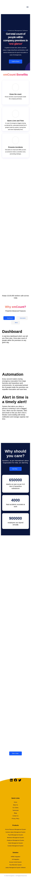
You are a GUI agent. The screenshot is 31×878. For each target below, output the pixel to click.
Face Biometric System (15, 865)
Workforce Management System (15, 837)
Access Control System (15, 862)
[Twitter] (20, 781)
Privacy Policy (15, 818)
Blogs (15, 813)
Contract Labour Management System (15, 832)
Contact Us (15, 816)
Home (5, 30)
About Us (15, 805)
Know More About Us (8, 394)
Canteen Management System (15, 846)
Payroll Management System (15, 835)
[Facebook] (15, 780)
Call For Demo (15, 61)
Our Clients (15, 807)
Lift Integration (15, 859)
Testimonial (15, 810)
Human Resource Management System (15, 829)
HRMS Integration (15, 856)
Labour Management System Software (15, 867)
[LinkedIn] (11, 780)
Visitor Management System (15, 843)
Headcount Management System (15, 840)
